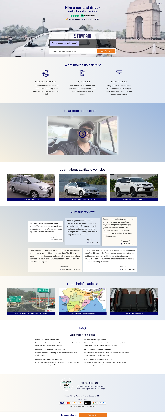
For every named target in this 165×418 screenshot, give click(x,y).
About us (79, 396)
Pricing (85, 396)
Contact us (92, 396)
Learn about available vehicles (83, 169)
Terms (67, 396)
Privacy (72, 396)
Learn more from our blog (82, 335)
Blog (98, 396)
